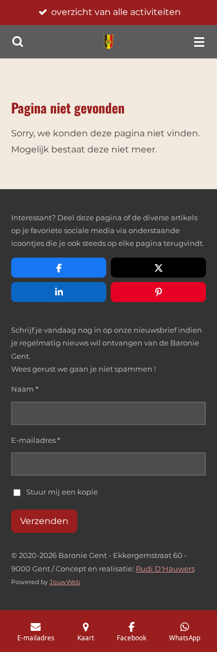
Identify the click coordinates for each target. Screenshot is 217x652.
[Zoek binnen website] (18, 42)
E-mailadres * (35, 440)
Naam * (24, 388)
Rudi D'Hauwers (165, 568)
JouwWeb (65, 582)
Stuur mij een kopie (62, 491)
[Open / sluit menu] (199, 42)
